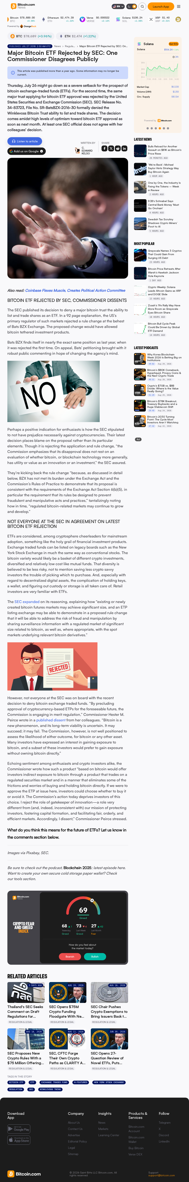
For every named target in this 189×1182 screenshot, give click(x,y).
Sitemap (73, 1154)
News (57, 46)
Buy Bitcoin (136, 1148)
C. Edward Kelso (87, 150)
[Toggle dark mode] (131, 6)
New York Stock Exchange (109, 1082)
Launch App (161, 6)
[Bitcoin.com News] (22, 6)
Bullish (95, 956)
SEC (31, 1089)
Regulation (15, 1089)
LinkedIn (164, 1141)
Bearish (70, 956)
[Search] (142, 6)
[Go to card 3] (156, 128)
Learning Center (108, 1135)
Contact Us (75, 1129)
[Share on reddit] (118, 148)
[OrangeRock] (28, 26)
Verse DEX (135, 1154)
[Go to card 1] (148, 128)
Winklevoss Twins (50, 1089)
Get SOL (173, 43)
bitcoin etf (16, 1082)
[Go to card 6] (168, 128)
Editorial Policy (77, 1141)
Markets (103, 1129)
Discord (164, 1135)
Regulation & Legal (70, 46)
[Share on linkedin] (124, 148)
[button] (41, 151)
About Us (74, 1122)
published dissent (51, 720)
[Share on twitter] (111, 148)
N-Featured (80, 1082)
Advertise (74, 1135)
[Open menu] (179, 6)
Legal (71, 1148)
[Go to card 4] (160, 128)
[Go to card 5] (164, 128)
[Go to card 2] (152, 128)
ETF (32, 1082)
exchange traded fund (54, 1082)
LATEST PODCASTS (146, 348)
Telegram (165, 1122)
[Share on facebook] (104, 148)
